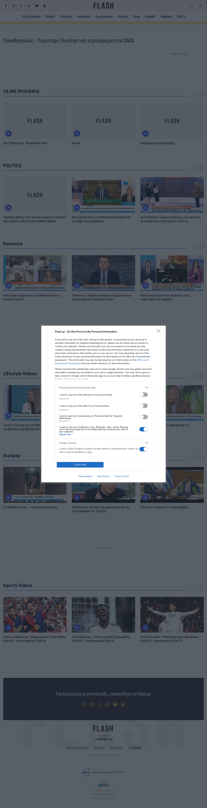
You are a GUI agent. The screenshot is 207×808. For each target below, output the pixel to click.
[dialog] (103, 404)
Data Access (103, 476)
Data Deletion (85, 476)
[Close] (159, 332)
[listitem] (103, 387)
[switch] (143, 394)
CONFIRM (80, 465)
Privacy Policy (122, 476)
